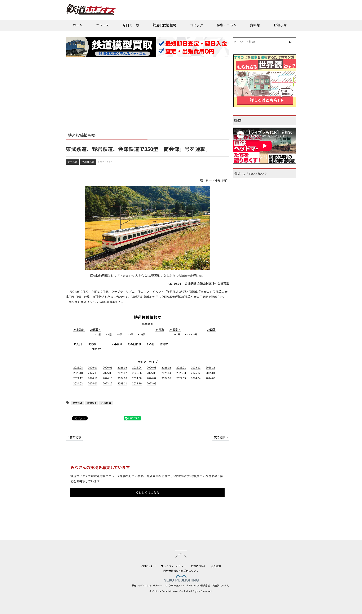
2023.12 (107, 383)
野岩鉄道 (106, 403)
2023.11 (122, 383)
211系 (130, 334)
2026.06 (107, 367)
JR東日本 (95, 329)
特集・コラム (226, 24)
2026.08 (78, 367)
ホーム (77, 24)
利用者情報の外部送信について (181, 570)
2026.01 (181, 367)
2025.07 (122, 373)
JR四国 (211, 329)
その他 (150, 344)
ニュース (102, 24)
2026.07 (92, 367)
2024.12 (78, 378)
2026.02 (166, 367)
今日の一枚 (131, 24)
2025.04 (166, 373)
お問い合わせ (148, 566)
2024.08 (137, 378)
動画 (238, 120)
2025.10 (78, 373)
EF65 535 (96, 349)
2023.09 (151, 383)
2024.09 (122, 378)
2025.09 (92, 373)
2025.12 (195, 367)
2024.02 (78, 383)
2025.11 (210, 367)
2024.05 (181, 378)
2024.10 (107, 378)
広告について (198, 566)
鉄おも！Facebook (250, 173)
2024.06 (166, 378)
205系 (109, 334)
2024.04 (195, 378)
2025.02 (195, 373)
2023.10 (137, 383)
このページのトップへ (181, 554)
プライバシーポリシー (173, 566)
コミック (196, 24)
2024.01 (92, 383)
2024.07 (151, 378)
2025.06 (137, 373)
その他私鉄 (88, 162)
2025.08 (107, 373)
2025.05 (151, 373)
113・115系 (191, 334)
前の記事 (75, 437)
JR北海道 (79, 329)
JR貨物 (91, 344)
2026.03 (151, 367)
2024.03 (210, 378)
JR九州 (77, 344)
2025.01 (210, 373)
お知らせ (280, 24)
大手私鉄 (72, 162)
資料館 (255, 24)
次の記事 (220, 437)
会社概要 (216, 566)
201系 (98, 334)
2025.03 (181, 373)
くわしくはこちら (147, 492)
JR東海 (159, 329)
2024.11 (92, 378)
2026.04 (137, 367)
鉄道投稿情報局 (164, 24)
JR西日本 (175, 329)
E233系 (141, 334)
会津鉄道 (92, 403)
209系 (119, 334)
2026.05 (122, 367)
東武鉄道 (77, 403)
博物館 (164, 344)
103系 (177, 334)
